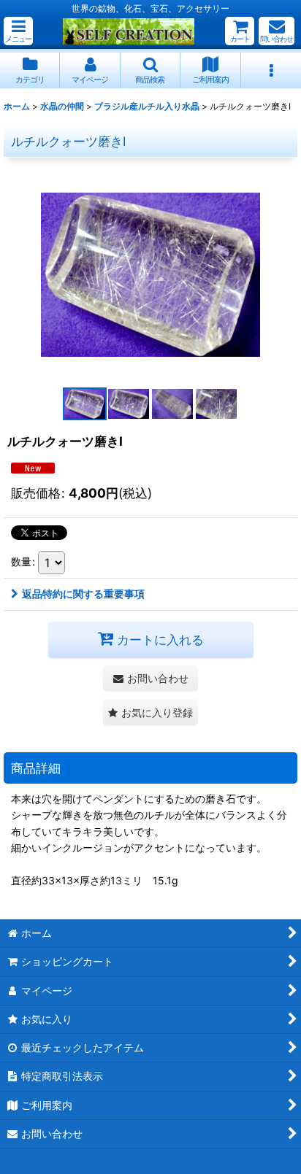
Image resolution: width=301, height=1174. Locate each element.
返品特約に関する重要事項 (83, 593)
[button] (18, 31)
